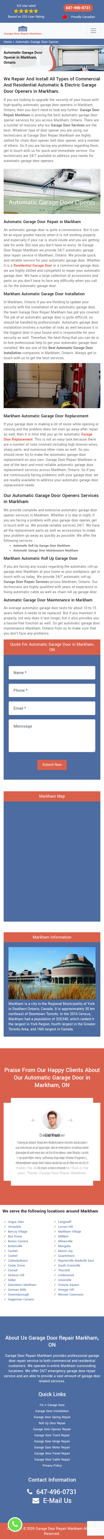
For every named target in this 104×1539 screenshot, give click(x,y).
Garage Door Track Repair (52, 1435)
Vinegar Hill (66, 1290)
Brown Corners (18, 1241)
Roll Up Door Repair (52, 1423)
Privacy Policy (52, 1465)
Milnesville (65, 1241)
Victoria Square (68, 1285)
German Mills (17, 1290)
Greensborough (18, 1294)
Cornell (12, 1270)
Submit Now (52, 764)
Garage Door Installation (52, 1411)
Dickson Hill (16, 1275)
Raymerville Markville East (76, 1261)
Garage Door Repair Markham (59, 1528)
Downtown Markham (22, 1285)
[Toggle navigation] (93, 31)
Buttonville (15, 1246)
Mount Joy (65, 1251)
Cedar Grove (16, 1265)
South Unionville (69, 1265)
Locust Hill (65, 1227)
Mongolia (64, 1246)
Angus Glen (16, 1222)
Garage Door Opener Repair (52, 1429)
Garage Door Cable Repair (52, 1459)
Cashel (12, 1256)
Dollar (12, 1280)
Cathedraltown (18, 1261)
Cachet (13, 1251)
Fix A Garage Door (52, 1405)
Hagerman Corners (21, 1299)
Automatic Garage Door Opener (37, 42)
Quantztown (66, 1256)
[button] (37, 1120)
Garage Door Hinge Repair (52, 1441)
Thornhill (64, 1270)
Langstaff (64, 1222)
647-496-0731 (78, 8)
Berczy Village (17, 1231)
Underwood (66, 1275)
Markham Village (69, 1231)
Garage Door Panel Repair (52, 1453)
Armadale (14, 1227)
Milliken (63, 1236)
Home (8, 42)
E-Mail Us (57, 1501)
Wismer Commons (70, 1294)
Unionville (64, 1280)
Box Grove (15, 1236)
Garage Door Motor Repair (52, 1447)
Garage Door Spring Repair (52, 1417)
